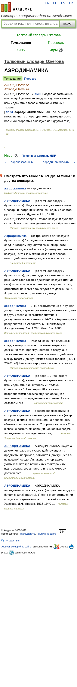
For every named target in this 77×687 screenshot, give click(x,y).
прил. (10, 112)
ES (63, 3)
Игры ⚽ (56, 50)
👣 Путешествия (10, 540)
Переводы (56, 42)
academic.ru (16, 7)
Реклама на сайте (46, 533)
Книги (20, 50)
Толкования (21, 42)
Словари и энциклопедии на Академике (36, 16)
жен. (38, 94)
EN (47, 3)
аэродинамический (56, 162)
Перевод (30, 78)
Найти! (67, 24)
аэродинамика (15, 188)
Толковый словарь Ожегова (38, 35)
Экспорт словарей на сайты (16, 546)
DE (55, 3)
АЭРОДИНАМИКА (17, 200)
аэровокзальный (22, 162)
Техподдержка (27, 533)
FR (71, 3)
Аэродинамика (15, 235)
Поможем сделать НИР (39, 155)
